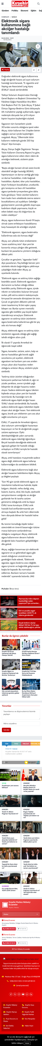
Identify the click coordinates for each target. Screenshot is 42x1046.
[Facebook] (11, 994)
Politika (15, 10)
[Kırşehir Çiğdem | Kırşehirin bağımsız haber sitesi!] (20, 3)
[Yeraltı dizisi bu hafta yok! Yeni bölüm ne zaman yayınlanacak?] (32, 853)
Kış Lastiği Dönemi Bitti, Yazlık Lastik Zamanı (10, 890)
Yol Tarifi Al (23, 928)
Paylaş (6, 70)
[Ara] (38, 3)
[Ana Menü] (2, 4)
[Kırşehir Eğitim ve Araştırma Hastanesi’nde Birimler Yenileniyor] (11, 664)
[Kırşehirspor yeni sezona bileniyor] (10, 775)
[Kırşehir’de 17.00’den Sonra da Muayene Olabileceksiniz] (31, 664)
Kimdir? (26, 783)
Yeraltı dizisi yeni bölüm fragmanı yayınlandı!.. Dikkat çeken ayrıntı (31, 840)
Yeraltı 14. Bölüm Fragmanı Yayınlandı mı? (10, 813)
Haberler (5, 17)
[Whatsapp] (27, 994)
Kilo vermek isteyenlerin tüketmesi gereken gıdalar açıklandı (10, 693)
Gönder (6, 730)
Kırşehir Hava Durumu (28, 1006)
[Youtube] (23, 994)
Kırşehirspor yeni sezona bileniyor (10, 786)
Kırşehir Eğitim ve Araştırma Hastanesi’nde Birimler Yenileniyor (10, 673)
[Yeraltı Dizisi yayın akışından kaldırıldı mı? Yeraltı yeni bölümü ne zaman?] (10, 827)
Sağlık (14, 17)
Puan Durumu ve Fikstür (10, 1020)
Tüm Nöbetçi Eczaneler (22, 949)
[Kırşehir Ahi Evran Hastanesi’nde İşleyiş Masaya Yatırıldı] (11, 644)
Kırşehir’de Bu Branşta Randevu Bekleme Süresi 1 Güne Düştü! (31, 653)
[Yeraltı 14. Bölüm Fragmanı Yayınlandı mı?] (10, 801)
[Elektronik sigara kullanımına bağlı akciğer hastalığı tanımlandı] (21, 54)
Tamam (27, 1043)
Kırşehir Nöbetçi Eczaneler (10, 1006)
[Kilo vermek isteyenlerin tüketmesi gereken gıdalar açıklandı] (11, 684)
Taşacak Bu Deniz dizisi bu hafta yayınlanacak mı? (9, 866)
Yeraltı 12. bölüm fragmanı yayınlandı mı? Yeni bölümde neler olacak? (31, 891)
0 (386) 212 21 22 (10, 928)
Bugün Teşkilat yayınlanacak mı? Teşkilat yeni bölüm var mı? (31, 814)
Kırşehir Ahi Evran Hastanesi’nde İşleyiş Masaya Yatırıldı (9, 653)
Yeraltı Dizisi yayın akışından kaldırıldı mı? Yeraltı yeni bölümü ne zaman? (9, 841)
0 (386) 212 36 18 (10, 943)
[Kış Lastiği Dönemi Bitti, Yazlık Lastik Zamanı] (10, 878)
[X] (15, 994)
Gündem (5, 10)
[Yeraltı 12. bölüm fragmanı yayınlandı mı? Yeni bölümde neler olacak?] (32, 878)
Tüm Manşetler (30, 1019)
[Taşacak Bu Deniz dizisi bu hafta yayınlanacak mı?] (10, 853)
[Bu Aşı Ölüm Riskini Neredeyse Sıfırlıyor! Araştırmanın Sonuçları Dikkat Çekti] (31, 684)
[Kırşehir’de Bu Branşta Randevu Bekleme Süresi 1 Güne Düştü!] (31, 644)
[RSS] (31, 994)
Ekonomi (24, 10)
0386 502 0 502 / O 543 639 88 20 (22, 981)
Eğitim (33, 10)
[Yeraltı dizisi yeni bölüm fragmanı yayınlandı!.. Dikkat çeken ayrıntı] (32, 827)
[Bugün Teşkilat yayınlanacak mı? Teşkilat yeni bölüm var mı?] (32, 801)
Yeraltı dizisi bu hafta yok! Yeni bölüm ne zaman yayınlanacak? (30, 866)
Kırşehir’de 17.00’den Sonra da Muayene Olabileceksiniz (29, 673)
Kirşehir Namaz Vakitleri (10, 1013)
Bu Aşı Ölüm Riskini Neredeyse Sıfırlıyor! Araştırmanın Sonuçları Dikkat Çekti (29, 694)
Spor (4, 783)
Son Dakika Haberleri (8, 1027)
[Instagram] (19, 994)
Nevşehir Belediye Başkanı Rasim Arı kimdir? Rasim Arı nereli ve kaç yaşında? (31, 788)
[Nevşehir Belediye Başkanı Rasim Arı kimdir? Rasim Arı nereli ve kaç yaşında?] (32, 775)
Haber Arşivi (29, 1026)
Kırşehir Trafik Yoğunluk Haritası (28, 1013)
